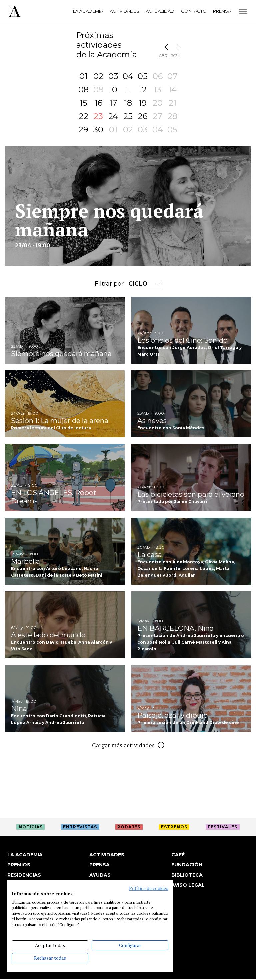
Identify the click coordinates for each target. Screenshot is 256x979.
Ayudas (100, 875)
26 (142, 116)
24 (113, 116)
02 (98, 76)
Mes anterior (168, 47)
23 (98, 116)
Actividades (124, 11)
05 (143, 76)
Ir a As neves (191, 403)
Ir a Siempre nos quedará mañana (65, 330)
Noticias (31, 826)
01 (83, 76)
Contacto (194, 11)
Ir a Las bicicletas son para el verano (191, 477)
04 (128, 76)
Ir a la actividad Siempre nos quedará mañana (128, 206)
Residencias (24, 875)
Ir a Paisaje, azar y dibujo (191, 698)
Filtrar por (110, 283)
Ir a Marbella (65, 551)
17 (113, 103)
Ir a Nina (65, 698)
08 (83, 89)
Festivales (222, 826)
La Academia (88, 11)
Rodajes (128, 826)
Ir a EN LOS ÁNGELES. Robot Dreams (65, 477)
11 (128, 89)
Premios (18, 865)
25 (128, 116)
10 (113, 89)
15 (83, 103)
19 (143, 103)
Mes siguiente (176, 47)
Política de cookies (148, 888)
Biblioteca (187, 875)
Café (178, 855)
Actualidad (160, 11)
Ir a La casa (191, 551)
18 (128, 103)
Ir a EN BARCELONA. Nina (191, 624)
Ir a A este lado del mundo (65, 624)
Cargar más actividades (123, 745)
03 (113, 76)
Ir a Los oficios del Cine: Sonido (191, 330)
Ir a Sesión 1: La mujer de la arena (65, 403)
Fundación (186, 865)
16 (98, 103)
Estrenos (174, 826)
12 (143, 89)
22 (83, 116)
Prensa (222, 11)
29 (83, 129)
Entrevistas (80, 826)
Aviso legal (188, 885)
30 (98, 129)
